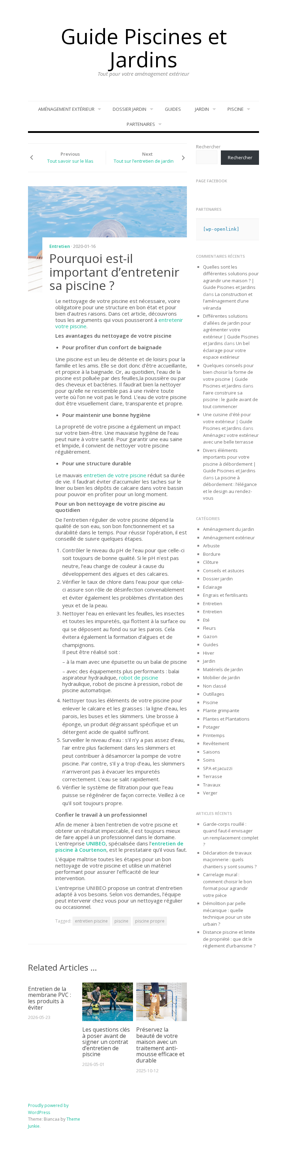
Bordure (211, 554)
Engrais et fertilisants (225, 595)
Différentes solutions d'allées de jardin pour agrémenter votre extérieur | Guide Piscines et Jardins (231, 329)
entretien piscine (91, 921)
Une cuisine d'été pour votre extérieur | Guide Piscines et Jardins (227, 421)
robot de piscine (138, 677)
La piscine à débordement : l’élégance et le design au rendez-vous (230, 487)
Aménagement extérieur (66, 109)
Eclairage (212, 587)
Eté (206, 620)
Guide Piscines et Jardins (144, 48)
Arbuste (211, 545)
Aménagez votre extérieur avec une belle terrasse (231, 438)
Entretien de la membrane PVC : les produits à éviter (49, 998)
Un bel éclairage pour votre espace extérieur (226, 350)
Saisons (211, 752)
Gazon (210, 636)
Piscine (235, 109)
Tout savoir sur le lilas (70, 161)
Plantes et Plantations (226, 719)
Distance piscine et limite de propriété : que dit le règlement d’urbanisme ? (229, 939)
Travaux (211, 785)
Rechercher (208, 146)
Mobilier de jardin (221, 677)
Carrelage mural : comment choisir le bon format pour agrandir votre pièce (227, 884)
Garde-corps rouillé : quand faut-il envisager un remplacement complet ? (230, 834)
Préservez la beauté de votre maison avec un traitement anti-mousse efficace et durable (160, 1045)
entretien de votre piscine (115, 475)
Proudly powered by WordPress (48, 1108)
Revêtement (216, 743)
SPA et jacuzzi (217, 768)
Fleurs (209, 628)
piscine (121, 921)
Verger (210, 793)
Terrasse (212, 776)
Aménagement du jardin (228, 529)
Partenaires (141, 124)
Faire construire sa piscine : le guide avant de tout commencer (230, 400)
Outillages (213, 694)
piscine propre (149, 921)
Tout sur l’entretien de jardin (144, 161)
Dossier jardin (129, 109)
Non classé (214, 686)
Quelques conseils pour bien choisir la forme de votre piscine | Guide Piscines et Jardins (228, 375)
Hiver (208, 653)
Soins (209, 760)
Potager (211, 727)
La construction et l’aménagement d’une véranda (227, 301)
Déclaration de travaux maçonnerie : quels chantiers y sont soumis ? (230, 860)
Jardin (202, 109)
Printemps (214, 735)
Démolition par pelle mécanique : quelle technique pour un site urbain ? (227, 913)
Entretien (59, 246)
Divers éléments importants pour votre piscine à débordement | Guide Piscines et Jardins (229, 460)
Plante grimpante (221, 710)
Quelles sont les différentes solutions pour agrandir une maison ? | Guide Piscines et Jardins (231, 277)
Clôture (210, 562)
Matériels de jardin (223, 669)
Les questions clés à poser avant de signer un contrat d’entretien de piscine (106, 1042)
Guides (173, 109)
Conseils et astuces (223, 570)
